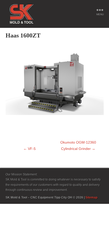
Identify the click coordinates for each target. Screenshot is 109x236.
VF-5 (29, 149)
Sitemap (91, 197)
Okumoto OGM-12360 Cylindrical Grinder (78, 145)
